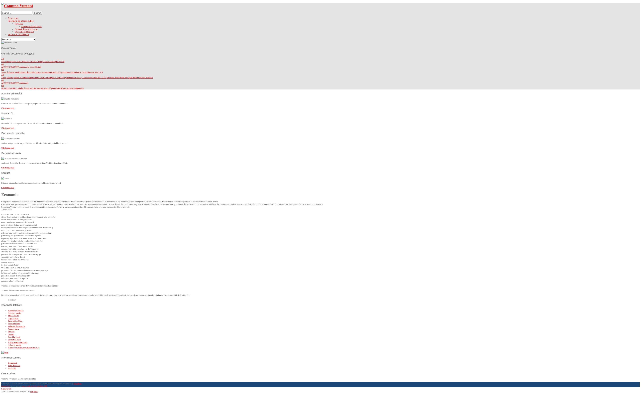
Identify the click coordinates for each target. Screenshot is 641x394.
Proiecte (11, 331)
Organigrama (13, 318)
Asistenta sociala (14, 345)
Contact (11, 334)
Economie (12, 368)
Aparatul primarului (16, 310)
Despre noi (12, 362)
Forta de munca (14, 365)
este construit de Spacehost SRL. (35, 386)
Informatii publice (15, 321)
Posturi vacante (14, 323)
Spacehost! (5, 386)
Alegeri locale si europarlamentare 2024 (23, 347)
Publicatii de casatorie (16, 326)
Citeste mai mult (7, 108)
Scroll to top (6, 388)
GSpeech (34, 391)
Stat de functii (13, 315)
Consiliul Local (14, 337)
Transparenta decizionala (17, 342)
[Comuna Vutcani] (17, 6)
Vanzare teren (13, 329)
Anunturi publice (14, 313)
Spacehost (78, 383)
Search (37, 13)
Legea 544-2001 (14, 339)
